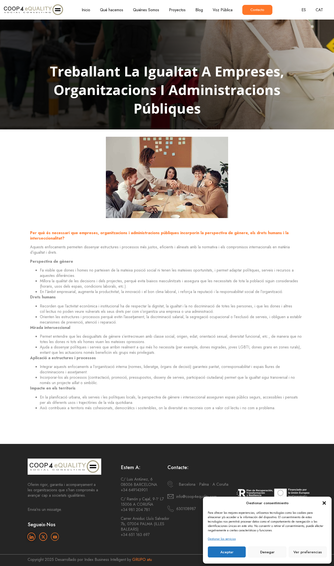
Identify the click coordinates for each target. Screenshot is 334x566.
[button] (324, 503)
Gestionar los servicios (222, 539)
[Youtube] (55, 537)
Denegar (267, 552)
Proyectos (177, 10)
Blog (199, 10)
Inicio (86, 10)
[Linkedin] (31, 537)
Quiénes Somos (146, 10)
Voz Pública (223, 10)
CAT (319, 10)
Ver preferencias (307, 552)
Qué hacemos (111, 10)
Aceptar (227, 552)
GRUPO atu (142, 559)
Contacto (257, 9)
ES (303, 10)
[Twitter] (43, 537)
